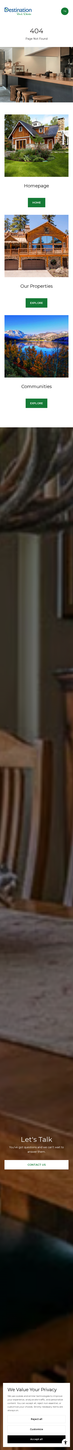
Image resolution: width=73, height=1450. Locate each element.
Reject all (36, 1419)
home (36, 202)
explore (36, 303)
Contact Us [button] (37, 1164)
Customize (36, 1429)
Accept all (36, 1439)
